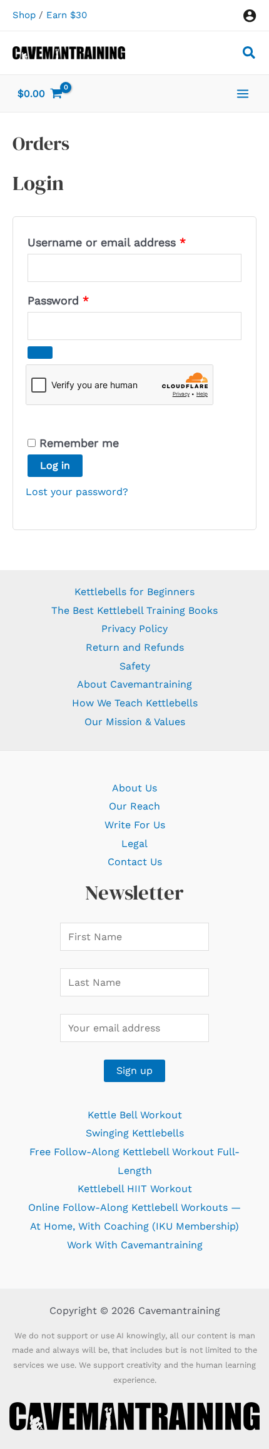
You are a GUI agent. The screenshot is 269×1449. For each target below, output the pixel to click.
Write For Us (134, 825)
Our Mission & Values (134, 722)
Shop (24, 15)
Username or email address (130, 242)
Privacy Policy (134, 628)
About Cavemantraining (134, 684)
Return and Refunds (135, 647)
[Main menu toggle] (242, 93)
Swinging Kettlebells (135, 1133)
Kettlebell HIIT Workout (135, 1189)
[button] (249, 55)
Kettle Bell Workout (135, 1115)
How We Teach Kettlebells (135, 703)
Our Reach (134, 806)
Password (82, 300)
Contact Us (135, 862)
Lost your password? (77, 492)
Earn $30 (66, 15)
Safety (134, 666)
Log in (55, 465)
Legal (134, 844)
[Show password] (40, 352)
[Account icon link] (249, 16)
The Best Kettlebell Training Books (134, 610)
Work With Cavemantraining (135, 1245)
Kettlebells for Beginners (134, 592)
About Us (134, 788)
